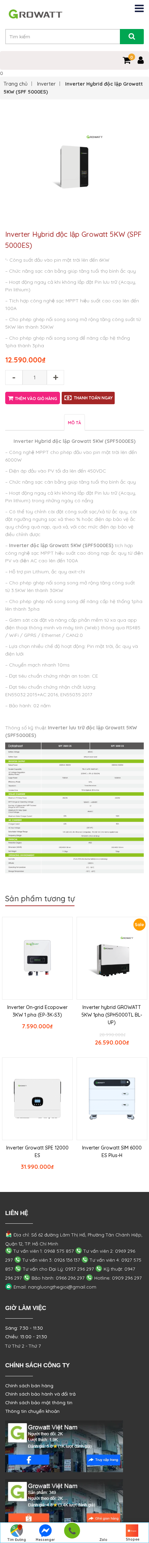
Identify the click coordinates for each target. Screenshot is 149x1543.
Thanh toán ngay (93, 397)
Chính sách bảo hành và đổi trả (40, 1394)
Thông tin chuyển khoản (32, 1411)
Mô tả (74, 422)
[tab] (74, 422)
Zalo (103, 1539)
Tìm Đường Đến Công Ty (16, 1540)
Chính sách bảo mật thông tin (38, 1402)
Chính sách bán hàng (29, 1385)
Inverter (46, 83)
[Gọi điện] (72, 1532)
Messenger (45, 1539)
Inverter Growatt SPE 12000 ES (37, 1151)
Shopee (132, 1539)
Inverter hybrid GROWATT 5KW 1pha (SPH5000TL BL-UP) (111, 1015)
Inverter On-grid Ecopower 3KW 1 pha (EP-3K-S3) (37, 1011)
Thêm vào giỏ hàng (36, 398)
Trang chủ (15, 83)
